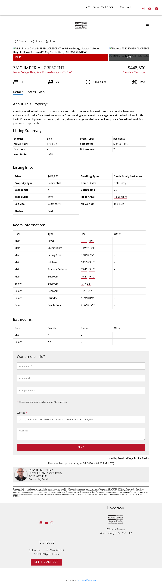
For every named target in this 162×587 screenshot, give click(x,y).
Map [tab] (41, 92)
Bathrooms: (23, 319)
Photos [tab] (30, 92)
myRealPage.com (87, 580)
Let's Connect (46, 562)
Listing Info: (23, 167)
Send (81, 447)
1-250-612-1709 (38, 476)
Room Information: (29, 224)
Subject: (21, 412)
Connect (125, 7)
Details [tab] (18, 92)
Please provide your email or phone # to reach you (43, 401)
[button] (143, 8)
